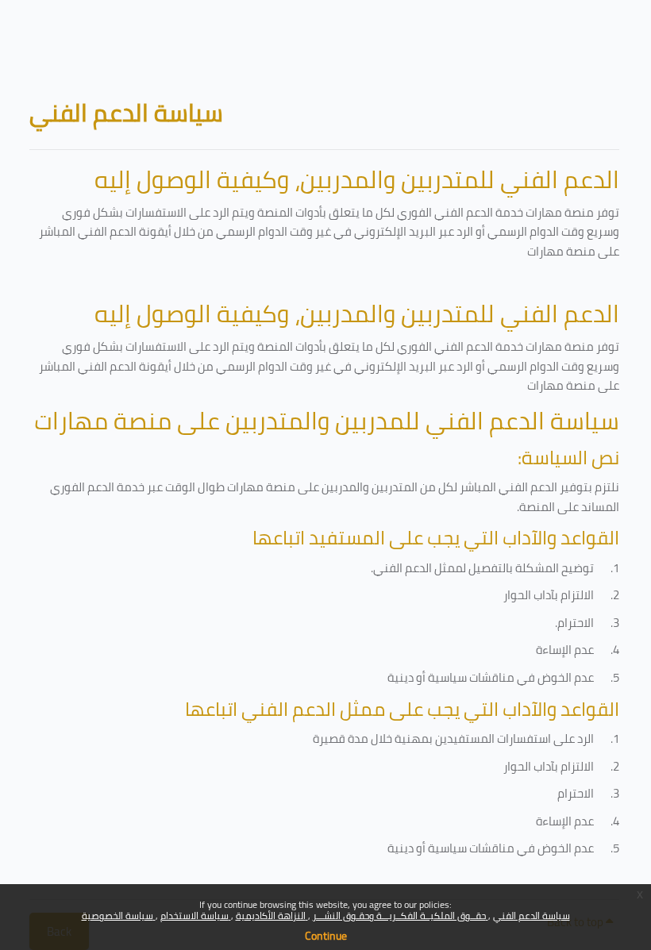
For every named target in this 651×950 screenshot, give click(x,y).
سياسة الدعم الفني (531, 915)
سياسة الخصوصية (119, 915)
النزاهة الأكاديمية (272, 915)
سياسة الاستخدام (195, 915)
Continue (326, 935)
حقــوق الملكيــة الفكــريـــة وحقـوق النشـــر (400, 915)
